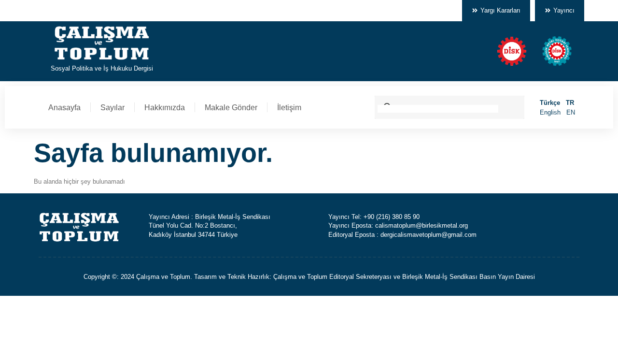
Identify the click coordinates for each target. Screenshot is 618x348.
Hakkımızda (164, 107)
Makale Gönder (231, 107)
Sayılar (112, 107)
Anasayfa (64, 107)
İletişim (289, 107)
